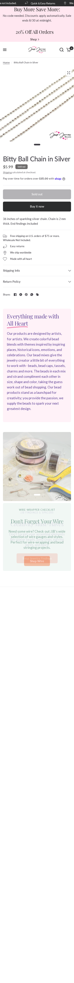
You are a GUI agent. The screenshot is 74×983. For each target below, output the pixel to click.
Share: (6, 294)
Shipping (7, 172)
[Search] (61, 50)
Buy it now (37, 206)
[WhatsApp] (31, 294)
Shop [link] (33, 39)
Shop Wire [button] (37, 561)
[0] (68, 50)
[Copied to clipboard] (37, 294)
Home (6, 62)
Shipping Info (11, 270)
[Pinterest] (26, 294)
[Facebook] (15, 294)
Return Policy (12, 281)
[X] (20, 294)
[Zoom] (69, 73)
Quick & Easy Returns (41, 3)
